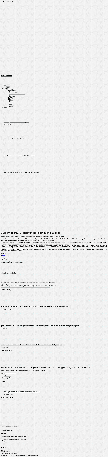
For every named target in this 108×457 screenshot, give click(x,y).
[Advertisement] (54, 187)
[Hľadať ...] (1, 373)
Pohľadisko (11, 101)
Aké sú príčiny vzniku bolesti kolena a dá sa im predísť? (16, 122)
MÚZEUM (10, 262)
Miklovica (11, 100)
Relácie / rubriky (9, 89)
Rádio (5, 85)
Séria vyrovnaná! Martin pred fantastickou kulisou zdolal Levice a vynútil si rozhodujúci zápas (31, 345)
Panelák (11, 106)
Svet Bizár (11, 97)
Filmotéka (11, 102)
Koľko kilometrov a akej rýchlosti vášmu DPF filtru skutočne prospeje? (20, 155)
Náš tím (8, 87)
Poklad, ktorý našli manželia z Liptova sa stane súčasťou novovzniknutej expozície (25, 287)
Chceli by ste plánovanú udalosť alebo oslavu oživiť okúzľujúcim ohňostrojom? (22, 172)
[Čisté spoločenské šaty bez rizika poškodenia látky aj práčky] (15, 136)
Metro (10, 104)
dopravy (5, 262)
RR (4, 83)
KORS (10, 99)
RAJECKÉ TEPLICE (18, 262)
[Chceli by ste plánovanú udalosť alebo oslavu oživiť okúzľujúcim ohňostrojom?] (15, 170)
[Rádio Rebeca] (8, 81)
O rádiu (8, 86)
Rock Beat (11, 98)
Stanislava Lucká (5, 236)
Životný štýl (6, 107)
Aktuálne (19, 236)
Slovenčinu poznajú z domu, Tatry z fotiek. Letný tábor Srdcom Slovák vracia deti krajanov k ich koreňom (35, 306)
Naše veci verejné (13, 92)
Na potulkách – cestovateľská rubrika (17, 94)
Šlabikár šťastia (12, 90)
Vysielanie (6, 88)
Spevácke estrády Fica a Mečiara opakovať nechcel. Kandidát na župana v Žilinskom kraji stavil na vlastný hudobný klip (40, 325)
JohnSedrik (24, 455)
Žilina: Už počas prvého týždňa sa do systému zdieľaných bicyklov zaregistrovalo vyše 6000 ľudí (28, 285)
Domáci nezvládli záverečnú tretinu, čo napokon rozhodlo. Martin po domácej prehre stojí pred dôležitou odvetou (45, 367)
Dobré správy (12, 96)
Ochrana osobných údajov (7, 430)
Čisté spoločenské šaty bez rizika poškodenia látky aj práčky (17, 138)
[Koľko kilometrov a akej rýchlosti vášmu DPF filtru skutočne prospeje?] (15, 153)
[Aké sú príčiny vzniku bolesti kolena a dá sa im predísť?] (15, 119)
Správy (10, 95)
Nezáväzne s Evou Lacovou (15, 91)
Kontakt (5, 175)
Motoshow (11, 105)
